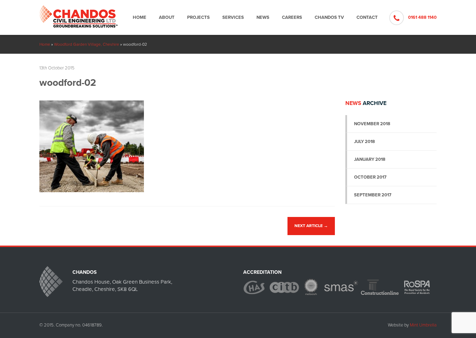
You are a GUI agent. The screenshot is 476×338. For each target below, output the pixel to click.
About (167, 17)
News (262, 17)
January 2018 (369, 159)
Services (233, 17)
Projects (198, 17)
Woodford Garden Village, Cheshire (86, 44)
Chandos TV (329, 17)
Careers (292, 17)
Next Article (311, 225)
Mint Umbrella (423, 325)
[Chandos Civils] (78, 14)
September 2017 (372, 195)
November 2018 (372, 124)
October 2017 (370, 177)
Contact (367, 17)
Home (139, 17)
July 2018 (364, 141)
